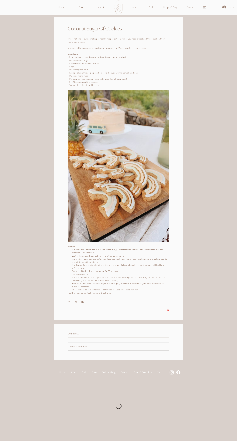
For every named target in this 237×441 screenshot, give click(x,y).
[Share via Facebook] (69, 301)
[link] (204, 7)
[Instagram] (171, 372)
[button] (94, 372)
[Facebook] (178, 372)
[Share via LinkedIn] (82, 301)
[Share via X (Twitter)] (75, 301)
